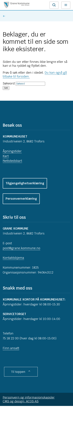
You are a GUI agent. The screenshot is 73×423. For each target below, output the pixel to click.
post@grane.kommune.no (21, 248)
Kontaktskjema (13, 258)
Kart (6, 156)
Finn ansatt (11, 348)
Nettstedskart (12, 161)
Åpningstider (12, 151)
